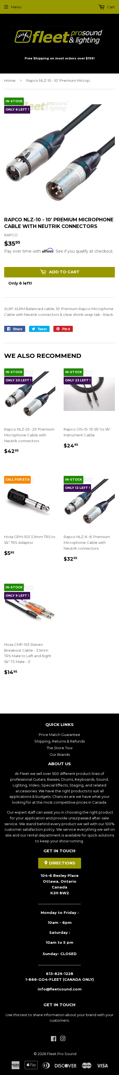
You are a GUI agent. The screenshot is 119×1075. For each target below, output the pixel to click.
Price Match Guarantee (59, 734)
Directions (61, 863)
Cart (110, 7)
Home (9, 80)
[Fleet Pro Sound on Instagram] (63, 1039)
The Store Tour (59, 748)
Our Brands (60, 754)
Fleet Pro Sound (61, 1054)
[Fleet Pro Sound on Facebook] (53, 1039)
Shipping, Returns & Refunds (59, 741)
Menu (16, 7)
